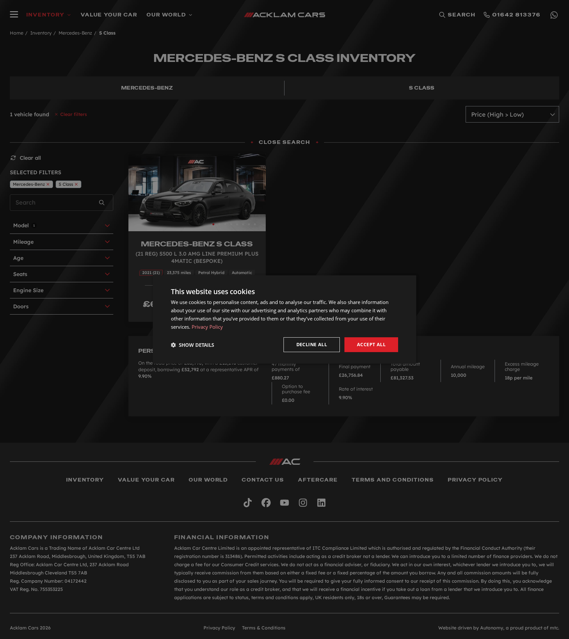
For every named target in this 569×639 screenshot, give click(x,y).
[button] (192, 344)
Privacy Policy (207, 326)
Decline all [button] (311, 344)
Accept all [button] (371, 344)
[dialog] (284, 319)
